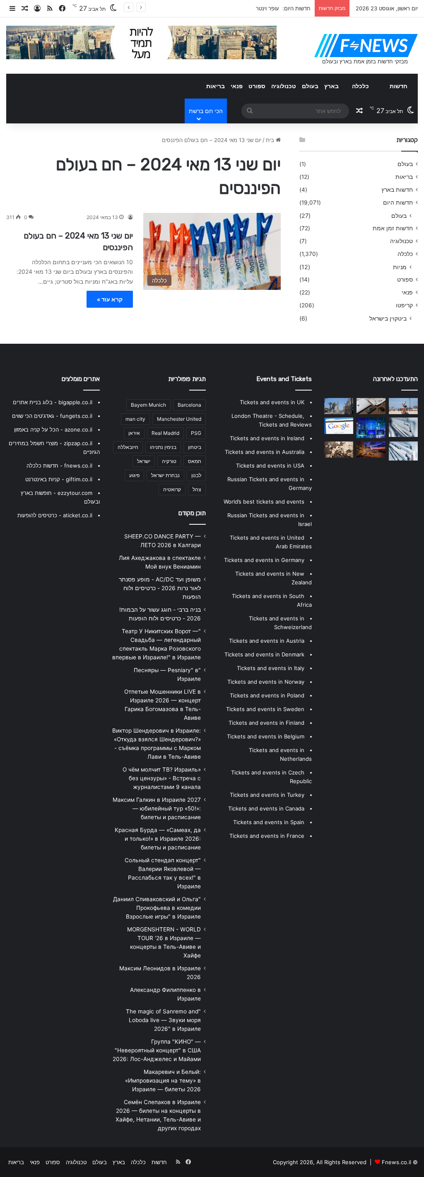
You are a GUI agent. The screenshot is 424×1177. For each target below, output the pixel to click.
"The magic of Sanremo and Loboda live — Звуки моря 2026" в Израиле (163, 1020)
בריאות (215, 85)
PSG (196, 433)
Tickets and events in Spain (268, 822)
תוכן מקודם (192, 513)
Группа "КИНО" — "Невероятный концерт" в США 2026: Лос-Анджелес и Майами (157, 1050)
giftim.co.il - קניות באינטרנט (58, 479)
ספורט (256, 85)
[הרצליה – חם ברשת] (403, 406)
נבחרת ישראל (165, 475)
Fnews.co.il (396, 1162)
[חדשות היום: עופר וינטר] (403, 427)
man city (135, 419)
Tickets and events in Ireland (267, 438)
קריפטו (404, 305)
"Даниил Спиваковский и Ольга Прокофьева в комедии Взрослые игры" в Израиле (157, 908)
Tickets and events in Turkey (267, 794)
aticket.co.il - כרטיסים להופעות (54, 515)
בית (271, 140)
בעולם (310, 85)
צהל (197, 489)
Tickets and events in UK (272, 402)
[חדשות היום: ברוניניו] (371, 449)
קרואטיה (172, 489)
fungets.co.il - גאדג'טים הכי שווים (52, 415)
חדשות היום (398, 202)
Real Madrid (165, 433)
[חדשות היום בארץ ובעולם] (366, 45)
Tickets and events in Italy (270, 668)
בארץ (331, 85)
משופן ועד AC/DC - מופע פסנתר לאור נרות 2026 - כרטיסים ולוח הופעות (160, 588)
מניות (400, 266)
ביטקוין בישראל (388, 318)
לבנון (196, 475)
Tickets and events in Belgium (265, 736)
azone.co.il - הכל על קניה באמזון (53, 429)
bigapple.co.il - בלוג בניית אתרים (52, 402)
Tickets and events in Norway (265, 681)
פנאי (237, 85)
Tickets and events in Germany (264, 560)
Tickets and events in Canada (266, 808)
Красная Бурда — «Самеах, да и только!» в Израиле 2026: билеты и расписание (158, 839)
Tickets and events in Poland (267, 695)
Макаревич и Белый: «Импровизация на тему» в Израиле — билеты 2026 (163, 1080)
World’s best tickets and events (264, 501)
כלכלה (360, 85)
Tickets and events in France (266, 835)
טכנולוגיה (283, 85)
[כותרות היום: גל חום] (371, 427)
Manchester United (179, 419)
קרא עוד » (110, 299)
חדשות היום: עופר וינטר (283, 8)
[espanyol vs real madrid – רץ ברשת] (338, 449)
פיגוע (134, 475)
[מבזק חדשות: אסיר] (338, 406)
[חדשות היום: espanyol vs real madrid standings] (371, 406)
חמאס (194, 461)
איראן (134, 433)
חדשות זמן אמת (393, 228)
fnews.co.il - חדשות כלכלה (59, 465)
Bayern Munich (148, 405)
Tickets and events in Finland (266, 722)
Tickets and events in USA (270, 465)
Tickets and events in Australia (264, 452)
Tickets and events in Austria (266, 640)
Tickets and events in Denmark (264, 654)
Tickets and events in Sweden (265, 709)
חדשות (398, 85)
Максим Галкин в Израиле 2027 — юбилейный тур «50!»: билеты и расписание (157, 808)
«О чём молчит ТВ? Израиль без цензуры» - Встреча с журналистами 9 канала (162, 778)
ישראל (143, 461)
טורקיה (169, 461)
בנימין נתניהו (163, 447)
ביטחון (194, 447)
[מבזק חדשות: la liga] (338, 425)
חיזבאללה (128, 447)
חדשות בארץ (397, 189)
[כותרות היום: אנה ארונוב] (403, 451)
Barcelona (189, 405)
